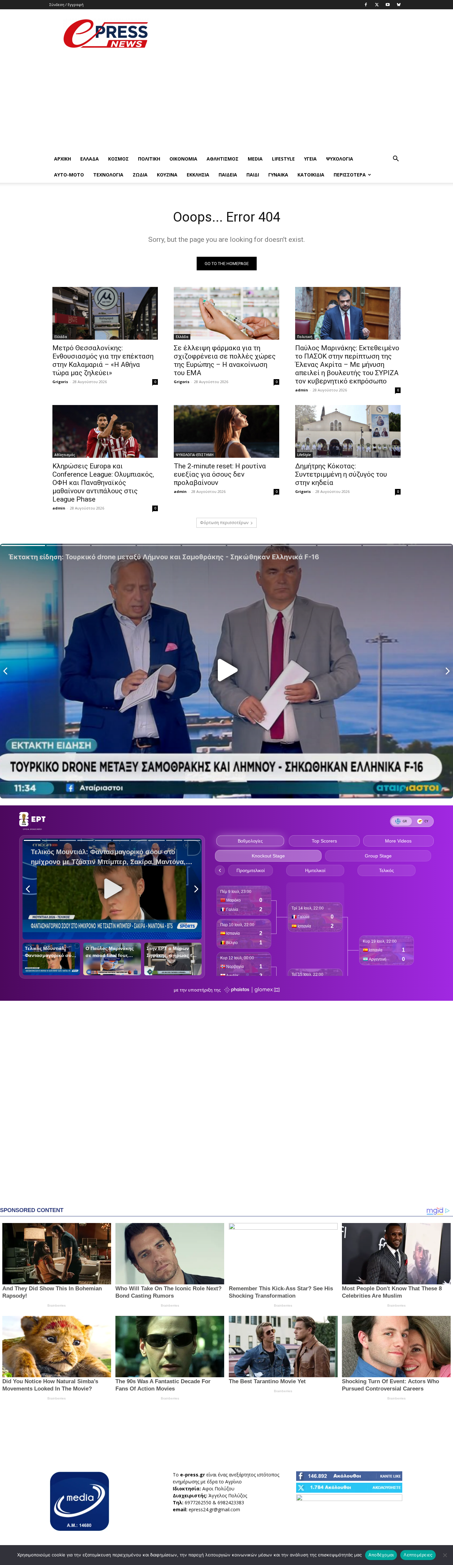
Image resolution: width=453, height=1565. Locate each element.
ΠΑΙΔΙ (252, 174)
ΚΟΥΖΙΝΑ (167, 174)
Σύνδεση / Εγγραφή (66, 4)
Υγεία (310, 159)
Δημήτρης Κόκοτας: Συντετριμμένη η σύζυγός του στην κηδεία (341, 474)
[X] (377, 4)
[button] (396, 159)
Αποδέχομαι (381, 1554)
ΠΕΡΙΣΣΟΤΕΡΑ (350, 174)
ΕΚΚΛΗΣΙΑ (198, 174)
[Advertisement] (283, 33)
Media (255, 159)
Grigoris (60, 381)
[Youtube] (388, 4)
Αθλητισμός (222, 159)
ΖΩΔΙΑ (140, 174)
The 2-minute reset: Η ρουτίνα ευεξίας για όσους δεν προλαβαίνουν (220, 474)
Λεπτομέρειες (418, 1554)
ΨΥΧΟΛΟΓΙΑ (339, 159)
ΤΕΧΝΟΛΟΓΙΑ (108, 174)
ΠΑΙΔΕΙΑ (228, 174)
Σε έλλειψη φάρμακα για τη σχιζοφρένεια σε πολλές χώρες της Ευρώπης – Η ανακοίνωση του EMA (225, 360)
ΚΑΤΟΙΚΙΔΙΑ (310, 174)
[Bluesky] (399, 4)
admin (301, 389)
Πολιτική (149, 159)
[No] (444, 1555)
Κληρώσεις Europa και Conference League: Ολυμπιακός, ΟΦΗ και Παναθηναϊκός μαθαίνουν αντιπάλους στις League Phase (103, 482)
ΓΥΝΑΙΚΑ (278, 174)
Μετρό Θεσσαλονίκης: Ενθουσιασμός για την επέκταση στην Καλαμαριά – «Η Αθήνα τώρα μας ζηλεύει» (103, 360)
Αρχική (62, 159)
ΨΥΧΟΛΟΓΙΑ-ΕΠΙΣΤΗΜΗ (195, 454)
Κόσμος (118, 159)
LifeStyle (283, 159)
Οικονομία (183, 159)
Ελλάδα (89, 159)
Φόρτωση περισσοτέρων (224, 522)
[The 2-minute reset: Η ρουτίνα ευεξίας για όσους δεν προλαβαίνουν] (226, 431)
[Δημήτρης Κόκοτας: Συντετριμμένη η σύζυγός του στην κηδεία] (348, 431)
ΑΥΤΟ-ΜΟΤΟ (69, 174)
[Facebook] (366, 4)
